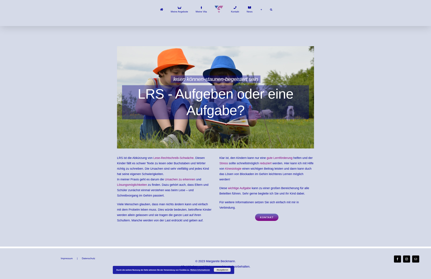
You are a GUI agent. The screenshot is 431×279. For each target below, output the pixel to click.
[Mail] (415, 259)
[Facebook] (397, 259)
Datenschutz (88, 258)
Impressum (67, 258)
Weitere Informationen (200, 270)
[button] (257, 9)
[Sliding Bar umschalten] (251, 9)
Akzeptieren (222, 269)
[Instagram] (406, 259)
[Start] (171, 9)
